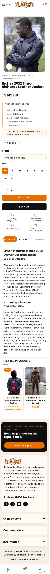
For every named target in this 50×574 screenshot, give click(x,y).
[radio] (5, 171)
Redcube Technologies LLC (31, 554)
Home (4, 75)
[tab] (10, 239)
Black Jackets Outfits (11, 79)
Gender (5, 151)
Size (4, 163)
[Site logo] (24, 4)
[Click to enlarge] (9, 66)
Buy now (24, 206)
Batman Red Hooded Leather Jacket (13, 400)
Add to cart (24, 197)
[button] (47, 389)
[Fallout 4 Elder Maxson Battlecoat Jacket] (35, 381)
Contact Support (24, 445)
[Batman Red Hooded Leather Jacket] (13, 381)
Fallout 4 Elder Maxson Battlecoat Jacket (35, 400)
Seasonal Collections (21, 75)
